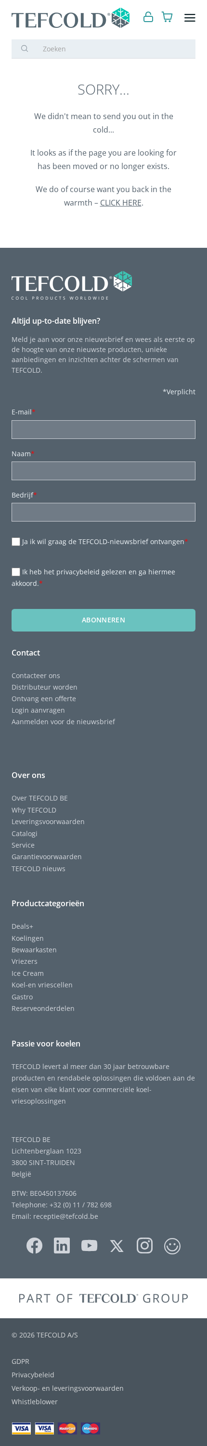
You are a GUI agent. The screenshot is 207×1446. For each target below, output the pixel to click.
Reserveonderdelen (43, 1008)
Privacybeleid (33, 1374)
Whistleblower (35, 1401)
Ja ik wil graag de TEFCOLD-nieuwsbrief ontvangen (105, 541)
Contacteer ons (36, 675)
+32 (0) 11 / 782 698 (81, 1204)
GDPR (20, 1361)
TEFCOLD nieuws (38, 868)
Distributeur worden (45, 687)
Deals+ (22, 926)
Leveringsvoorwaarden (48, 821)
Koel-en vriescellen (42, 984)
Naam (23, 453)
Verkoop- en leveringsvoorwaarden (68, 1388)
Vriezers (25, 961)
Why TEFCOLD (34, 809)
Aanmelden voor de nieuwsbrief (63, 721)
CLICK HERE (121, 202)
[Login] (148, 18)
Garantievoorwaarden (47, 856)
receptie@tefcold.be (65, 1216)
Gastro (22, 996)
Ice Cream (28, 973)
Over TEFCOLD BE (40, 797)
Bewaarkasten (34, 949)
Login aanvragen (38, 710)
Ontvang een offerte (44, 698)
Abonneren (103, 619)
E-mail (24, 411)
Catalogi (25, 833)
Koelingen (28, 938)
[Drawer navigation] (189, 18)
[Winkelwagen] (167, 18)
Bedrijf (24, 494)
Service (23, 845)
